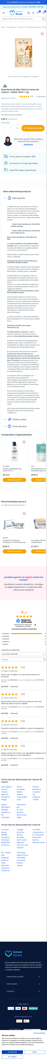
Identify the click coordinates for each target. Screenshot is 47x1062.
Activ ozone (22, 840)
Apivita (20, 794)
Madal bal (5, 842)
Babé (19, 817)
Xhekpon (36, 797)
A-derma (36, 792)
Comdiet (36, 829)
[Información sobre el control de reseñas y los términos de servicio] (35, 625)
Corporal (21, 27)
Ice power (21, 860)
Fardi (3, 863)
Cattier (36, 799)
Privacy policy (39, 1033)
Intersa (20, 863)
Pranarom (5, 837)
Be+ (18, 807)
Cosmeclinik (22, 797)
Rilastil (19, 792)
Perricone (5, 845)
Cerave (4, 792)
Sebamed (21, 804)
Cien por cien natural (22, 846)
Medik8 (4, 835)
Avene (19, 787)
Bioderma (37, 789)
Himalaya (5, 840)
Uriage (4, 799)
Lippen (4, 804)
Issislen (20, 865)
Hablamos (28, 144)
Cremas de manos (33, 27)
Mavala (20, 812)
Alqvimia (20, 842)
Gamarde (21, 852)
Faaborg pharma (5, 858)
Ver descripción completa (11, 114)
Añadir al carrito (35, 128)
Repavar (4, 794)
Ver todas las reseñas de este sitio (24, 629)
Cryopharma (38, 832)
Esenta (35, 840)
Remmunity (22, 815)
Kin (2, 815)
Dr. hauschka (38, 835)
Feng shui (5, 868)
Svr (34, 794)
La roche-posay (5, 830)
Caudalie (21, 789)
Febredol (5, 865)
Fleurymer (5, 870)
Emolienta (5, 797)
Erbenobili (37, 837)
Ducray (36, 787)
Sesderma (5, 812)
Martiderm (5, 807)
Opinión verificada (10, 671)
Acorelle (20, 837)
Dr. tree (20, 810)
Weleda (4, 810)
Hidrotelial (21, 857)
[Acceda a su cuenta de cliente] (33, 12)
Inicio (3, 27)
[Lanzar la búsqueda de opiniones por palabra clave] (44, 659)
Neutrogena (6, 787)
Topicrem (5, 817)
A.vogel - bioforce (20, 830)
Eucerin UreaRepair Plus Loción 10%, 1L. (12, 470)
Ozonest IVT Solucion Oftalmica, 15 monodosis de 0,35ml (14, 542)
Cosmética (11, 27)
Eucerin (4, 789)
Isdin (19, 799)
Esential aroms (39, 842)
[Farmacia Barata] (16, 13)
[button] (43, 12)
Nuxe (9, 211)
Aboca (20, 835)
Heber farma (22, 855)
